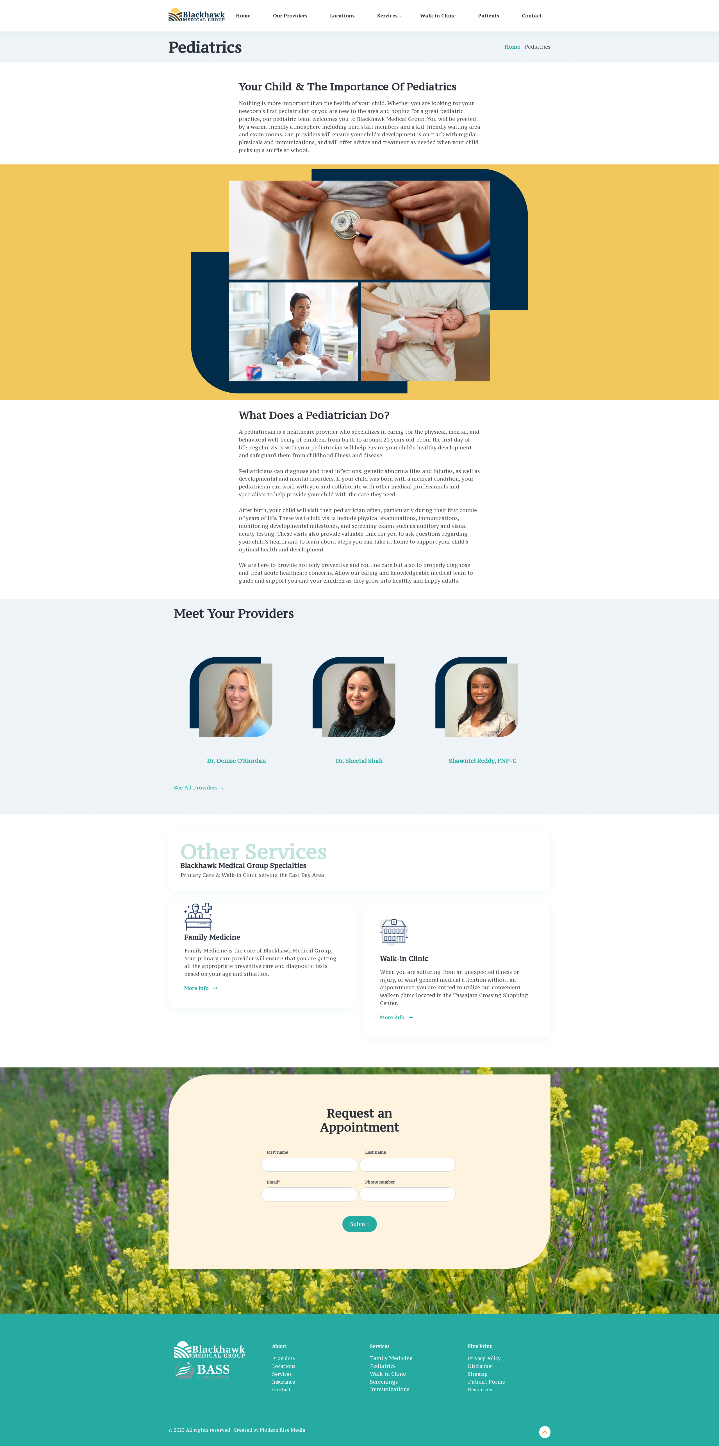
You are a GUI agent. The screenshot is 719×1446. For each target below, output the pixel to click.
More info (197, 988)
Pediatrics (383, 1366)
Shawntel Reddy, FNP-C (482, 760)
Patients (488, 15)
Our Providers (290, 15)
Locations (342, 15)
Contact (532, 15)
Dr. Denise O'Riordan (236, 760)
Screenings (384, 1381)
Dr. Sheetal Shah (359, 760)
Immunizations (389, 1389)
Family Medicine (391, 1358)
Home (243, 15)
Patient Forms (486, 1381)
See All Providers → (199, 787)
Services (387, 15)
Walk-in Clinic (438, 15)
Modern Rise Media (282, 1430)
